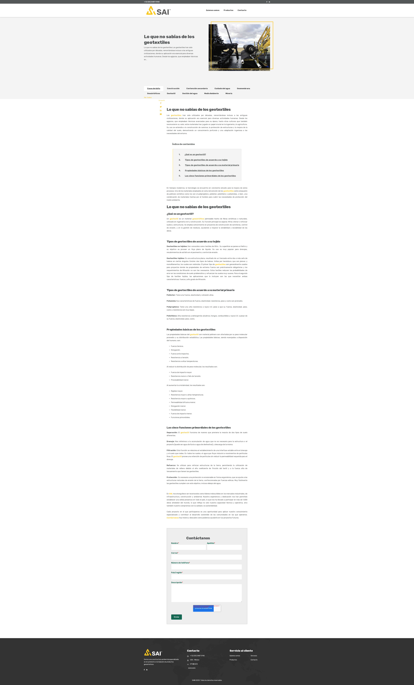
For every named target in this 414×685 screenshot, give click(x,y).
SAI (170, 494)
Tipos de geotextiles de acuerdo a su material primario (212, 165)
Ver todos (148, 97)
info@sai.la (194, 664)
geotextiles (176, 115)
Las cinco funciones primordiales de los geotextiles (210, 176)
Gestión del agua (189, 93)
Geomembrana (243, 88)
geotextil (174, 219)
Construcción (173, 88)
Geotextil (171, 93)
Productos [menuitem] (228, 10)
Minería (229, 93)
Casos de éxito (153, 88)
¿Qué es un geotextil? (195, 154)
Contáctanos (173, 518)
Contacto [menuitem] (242, 10)
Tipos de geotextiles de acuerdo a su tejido (206, 160)
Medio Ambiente (211, 93)
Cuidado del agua (222, 88)
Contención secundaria (197, 88)
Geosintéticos (153, 93)
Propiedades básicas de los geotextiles (204, 170)
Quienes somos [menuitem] (212, 10)
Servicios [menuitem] (254, 656)
